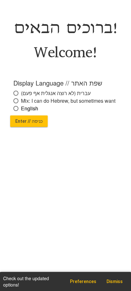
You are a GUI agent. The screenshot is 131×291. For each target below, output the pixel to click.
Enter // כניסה (29, 121)
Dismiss (115, 281)
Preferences (83, 281)
